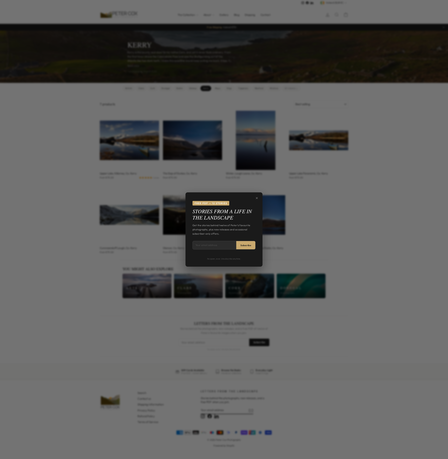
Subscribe (245, 245)
